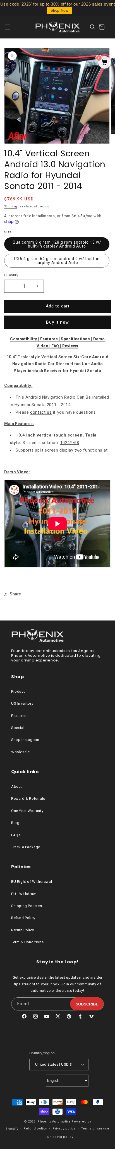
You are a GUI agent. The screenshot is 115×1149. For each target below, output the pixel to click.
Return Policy (22, 930)
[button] (11, 27)
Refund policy (35, 1128)
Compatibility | (25, 339)
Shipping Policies (26, 906)
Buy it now (57, 322)
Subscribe (87, 1004)
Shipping (10, 206)
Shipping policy (60, 1137)
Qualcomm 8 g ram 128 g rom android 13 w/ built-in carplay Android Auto (57, 244)
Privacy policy (64, 1128)
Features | (50, 339)
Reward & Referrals (28, 798)
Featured (19, 716)
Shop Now (59, 10)
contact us (41, 412)
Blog (15, 823)
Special (17, 728)
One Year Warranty (27, 811)
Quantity (11, 275)
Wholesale (20, 752)
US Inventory (22, 703)
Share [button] (15, 594)
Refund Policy (23, 918)
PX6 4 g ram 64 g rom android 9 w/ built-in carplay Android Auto (57, 260)
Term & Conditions (27, 942)
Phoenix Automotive (54, 1121)
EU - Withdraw (23, 894)
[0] (104, 62)
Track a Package (25, 847)
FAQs (15, 835)
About (16, 786)
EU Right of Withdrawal (31, 881)
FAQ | (56, 346)
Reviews (70, 346)
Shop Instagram (25, 740)
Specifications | (77, 339)
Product (18, 691)
